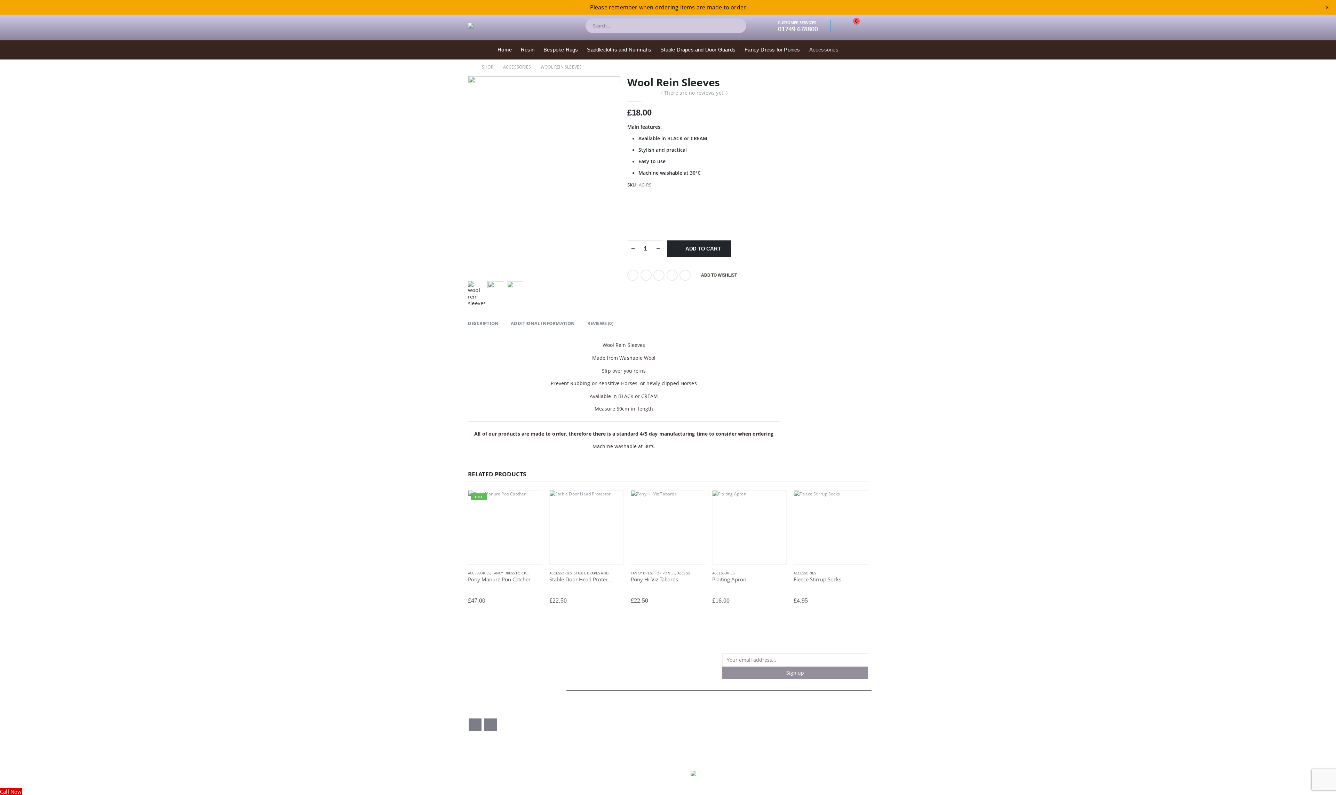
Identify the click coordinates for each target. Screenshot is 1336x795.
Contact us (582, 721)
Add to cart (703, 249)
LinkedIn (659, 275)
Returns (795, 715)
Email (685, 275)
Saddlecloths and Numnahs (619, 50)
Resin (527, 50)
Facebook (632, 275)
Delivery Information (721, 728)
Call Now (11, 791)
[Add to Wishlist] (538, 573)
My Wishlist (647, 721)
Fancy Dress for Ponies (772, 50)
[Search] (735, 26)
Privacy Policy (713, 721)
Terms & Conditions (720, 715)
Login (639, 728)
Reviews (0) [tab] (600, 323)
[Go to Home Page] (470, 67)
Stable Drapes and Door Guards (697, 50)
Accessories (823, 50)
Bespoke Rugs (560, 50)
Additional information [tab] (543, 323)
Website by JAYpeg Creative (840, 774)
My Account (584, 728)
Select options (530, 502)
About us (580, 715)
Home (505, 50)
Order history (649, 715)
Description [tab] (483, 323)
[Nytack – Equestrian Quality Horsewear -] (520, 26)
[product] (586, 527)
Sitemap (795, 721)
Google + (672, 275)
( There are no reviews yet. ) (694, 92)
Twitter (646, 275)
